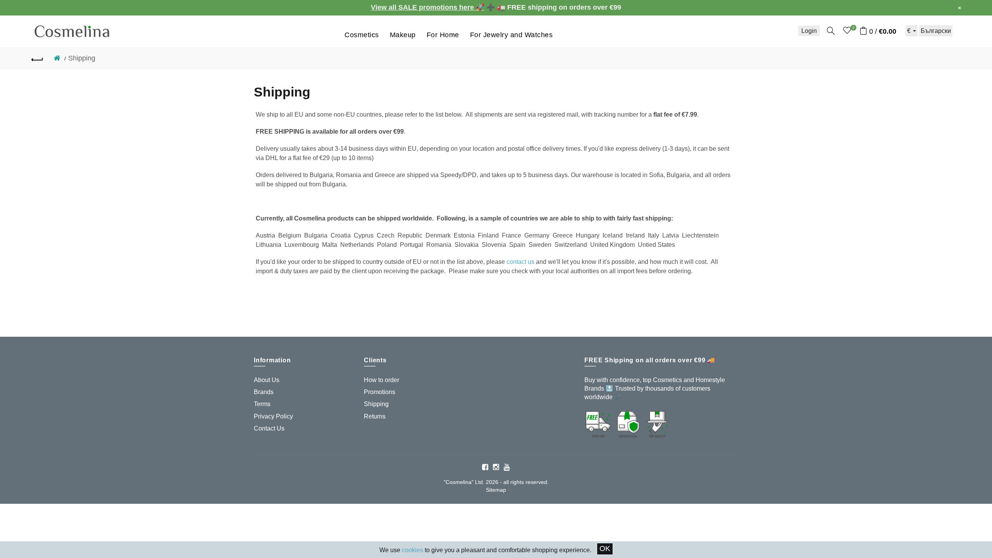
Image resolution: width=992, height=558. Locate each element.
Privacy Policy (273, 416)
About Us (266, 380)
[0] (847, 30)
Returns (375, 416)
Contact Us (269, 428)
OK (604, 548)
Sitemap (496, 490)
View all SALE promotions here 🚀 (427, 7)
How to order (381, 380)
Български (936, 31)
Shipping (81, 58)
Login (809, 31)
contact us (520, 261)
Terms (262, 404)
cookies (412, 550)
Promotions (379, 392)
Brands (264, 392)
